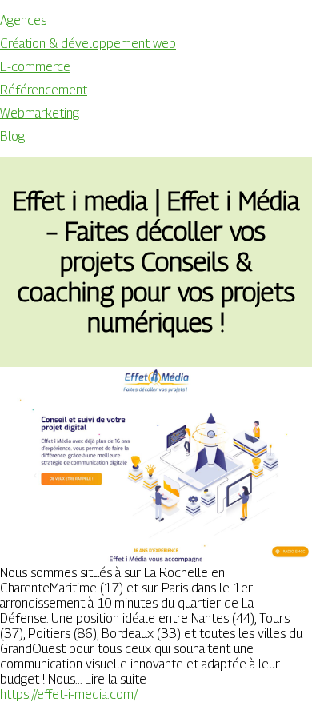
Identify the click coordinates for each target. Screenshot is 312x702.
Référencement (43, 90)
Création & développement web (88, 43)
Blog (12, 136)
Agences (23, 20)
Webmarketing (39, 113)
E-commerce (35, 66)
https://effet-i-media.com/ (69, 694)
